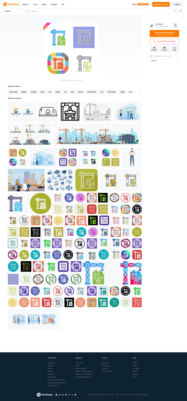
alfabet (23, 92)
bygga (131, 92)
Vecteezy (50, 366)
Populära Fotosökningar (83, 374)
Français (135, 374)
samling (33, 92)
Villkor (117, 395)
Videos (44, 4)
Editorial (54, 4)
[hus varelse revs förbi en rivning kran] (48, 111)
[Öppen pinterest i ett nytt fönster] (66, 394)
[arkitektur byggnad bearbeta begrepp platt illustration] (42, 157)
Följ (176, 26)
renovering (13, 92)
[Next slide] (139, 92)
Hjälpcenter (106, 363)
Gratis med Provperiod (164, 33)
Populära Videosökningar (84, 377)
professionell (91, 92)
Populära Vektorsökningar (84, 371)
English (135, 363)
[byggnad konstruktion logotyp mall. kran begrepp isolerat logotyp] (22, 111)
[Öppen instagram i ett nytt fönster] (59, 394)
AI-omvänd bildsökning (55, 380)
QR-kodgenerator (53, 385)
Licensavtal (79, 363)
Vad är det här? (168, 56)
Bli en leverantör (107, 371)
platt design (111, 92)
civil (101, 92)
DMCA (78, 366)
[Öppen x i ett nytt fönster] (72, 394)
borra (42, 92)
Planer (134, 4)
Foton (35, 4)
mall (72, 92)
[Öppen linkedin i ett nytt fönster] (63, 394)
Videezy (50, 368)
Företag (50, 371)
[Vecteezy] (11, 4)
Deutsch (135, 371)
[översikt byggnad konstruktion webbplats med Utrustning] (97, 111)
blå (65, 92)
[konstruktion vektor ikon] (18, 157)
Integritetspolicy (126, 395)
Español (135, 366)
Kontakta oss (106, 366)
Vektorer (25, 4)
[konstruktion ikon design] (29, 203)
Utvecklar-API (52, 377)
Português (136, 368)
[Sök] (175, 11)
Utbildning (51, 374)
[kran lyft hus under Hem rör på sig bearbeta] (70, 111)
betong (80, 92)
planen (58, 92)
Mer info (153, 61)
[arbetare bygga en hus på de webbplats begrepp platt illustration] (128, 111)
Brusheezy (51, 363)
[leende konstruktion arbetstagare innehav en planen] (132, 157)
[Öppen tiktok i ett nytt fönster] (69, 394)
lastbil (122, 92)
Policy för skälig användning (140, 395)
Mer (62, 4)
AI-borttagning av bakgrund (57, 383)
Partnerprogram (81, 368)
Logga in (177, 4)
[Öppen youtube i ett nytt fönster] (75, 394)
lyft (50, 92)
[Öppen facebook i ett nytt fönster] (56, 394)
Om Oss (104, 368)
